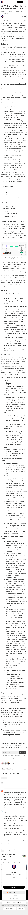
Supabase (8, 513)
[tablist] (7, 778)
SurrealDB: (9, 643)
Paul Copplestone (21, 708)
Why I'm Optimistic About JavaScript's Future (8, 855)
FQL (7, 473)
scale (24, 417)
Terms (17, 905)
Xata (7, 523)
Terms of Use (21, 895)
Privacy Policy (15, 898)
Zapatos (16, 169)
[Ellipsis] (26, 791)
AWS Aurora (9, 431)
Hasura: (8, 569)
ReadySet (15, 672)
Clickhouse (18, 732)
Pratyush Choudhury (6, 714)
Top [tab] (2, 850)
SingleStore (11, 734)
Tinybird (5, 734)
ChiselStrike (9, 609)
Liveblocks (9, 579)
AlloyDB (8, 543)
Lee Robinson (7, 15)
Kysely (15, 167)
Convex (8, 478)
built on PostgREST (16, 181)
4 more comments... (5, 843)
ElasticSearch (6, 735)
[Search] (25, 850)
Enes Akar (23, 714)
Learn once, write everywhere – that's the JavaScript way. (10, 858)
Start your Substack (10, 908)
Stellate (18, 670)
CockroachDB (9, 435)
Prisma (11, 167)
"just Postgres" (11, 561)
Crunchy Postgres (11, 559)
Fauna (7, 465)
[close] (24, 865)
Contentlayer (7, 169)
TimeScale (9, 597)
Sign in (25, 2)
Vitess (23, 415)
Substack (7, 912)
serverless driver (13, 422)
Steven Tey (7, 716)
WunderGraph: (10, 658)
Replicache (9, 587)
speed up (9, 420)
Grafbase (8, 489)
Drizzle (19, 167)
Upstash (8, 449)
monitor (17, 420)
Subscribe (20, 2)
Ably (7, 553)
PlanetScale (9, 415)
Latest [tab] (6, 850)
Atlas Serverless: (10, 397)
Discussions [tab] (11, 850)
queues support (10, 555)
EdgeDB (8, 621)
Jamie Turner (4, 712)
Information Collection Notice (18, 897)
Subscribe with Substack (15, 892)
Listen (25, 16)
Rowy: (7, 635)
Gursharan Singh (8, 811)
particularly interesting (17, 221)
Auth (22, 515)
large (21, 417)
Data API (22, 406)
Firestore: (8, 383)
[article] (14, 859)
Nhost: (8, 631)
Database (16, 515)
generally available (11, 406)
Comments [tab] (4, 778)
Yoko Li (21, 712)
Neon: (7, 501)
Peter (5, 790)
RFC (4, 270)
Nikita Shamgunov (14, 712)
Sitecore (8, 690)
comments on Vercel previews (14, 595)
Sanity (16, 688)
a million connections (16, 282)
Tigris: (7, 651)
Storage (8, 517)
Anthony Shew (13, 710)
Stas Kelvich (16, 714)
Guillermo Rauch (11, 708)
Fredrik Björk (4, 710)
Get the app (20, 908)
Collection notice (23, 905)
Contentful (22, 688)
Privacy (13, 905)
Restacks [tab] (10, 778)
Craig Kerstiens (21, 710)
